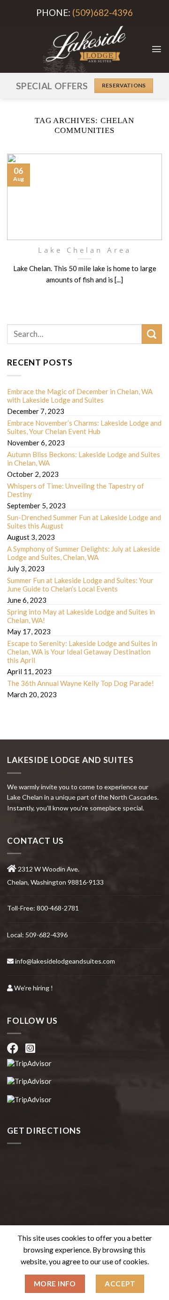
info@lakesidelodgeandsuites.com (65, 961)
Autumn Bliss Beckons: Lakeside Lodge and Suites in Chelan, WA (83, 458)
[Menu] (156, 49)
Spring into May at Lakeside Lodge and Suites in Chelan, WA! (81, 615)
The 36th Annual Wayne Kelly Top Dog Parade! (80, 683)
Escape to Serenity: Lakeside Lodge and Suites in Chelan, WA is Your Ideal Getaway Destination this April (82, 651)
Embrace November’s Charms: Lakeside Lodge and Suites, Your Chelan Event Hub (84, 427)
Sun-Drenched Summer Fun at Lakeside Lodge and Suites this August (84, 521)
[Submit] (152, 334)
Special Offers (52, 85)
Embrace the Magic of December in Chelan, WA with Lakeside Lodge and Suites (80, 395)
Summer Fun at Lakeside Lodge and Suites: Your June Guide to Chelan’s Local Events (80, 584)
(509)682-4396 (102, 12)
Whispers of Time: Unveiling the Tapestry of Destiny (75, 490)
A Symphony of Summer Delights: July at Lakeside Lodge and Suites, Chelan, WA (83, 553)
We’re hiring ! (33, 988)
